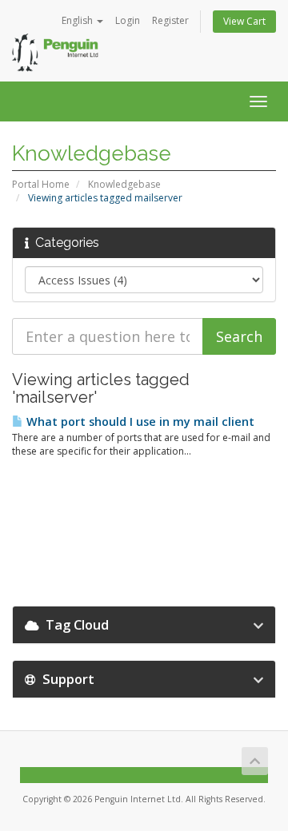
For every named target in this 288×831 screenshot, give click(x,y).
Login (127, 20)
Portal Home (41, 184)
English (78, 20)
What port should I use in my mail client (138, 421)
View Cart (244, 21)
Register (170, 20)
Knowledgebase (124, 184)
